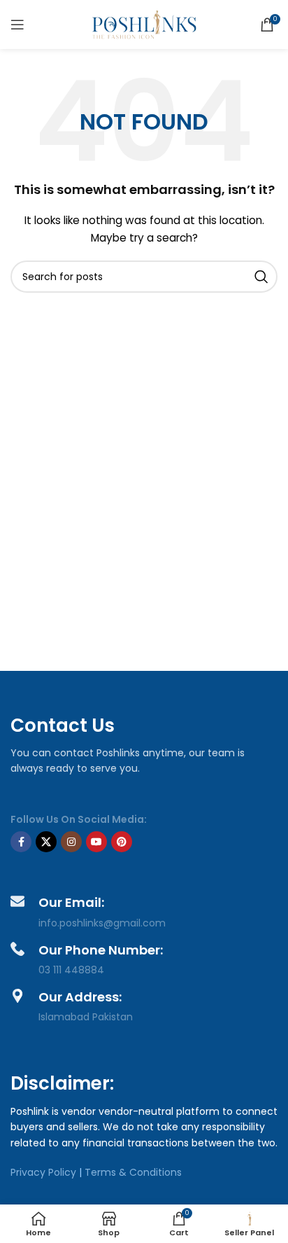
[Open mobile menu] (17, 25)
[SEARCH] (261, 277)
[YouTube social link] (96, 841)
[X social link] (46, 841)
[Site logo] (144, 24)
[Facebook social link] (20, 841)
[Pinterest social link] (121, 841)
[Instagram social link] (71, 841)
